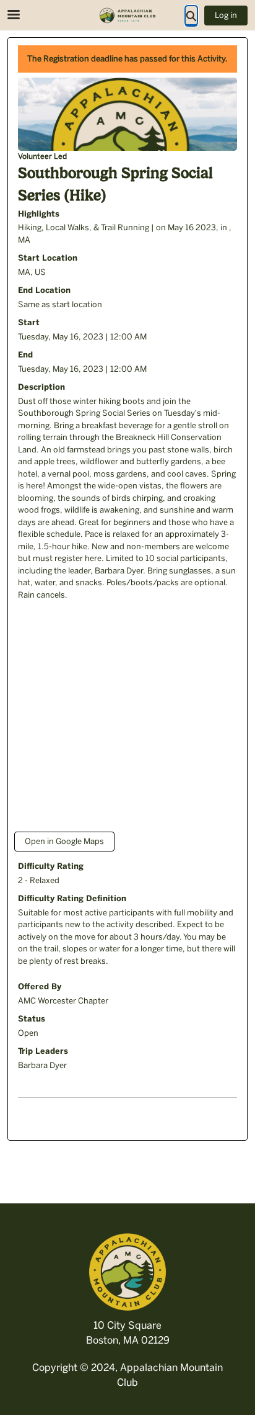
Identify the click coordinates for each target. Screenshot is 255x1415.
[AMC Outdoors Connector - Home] (127, 15)
